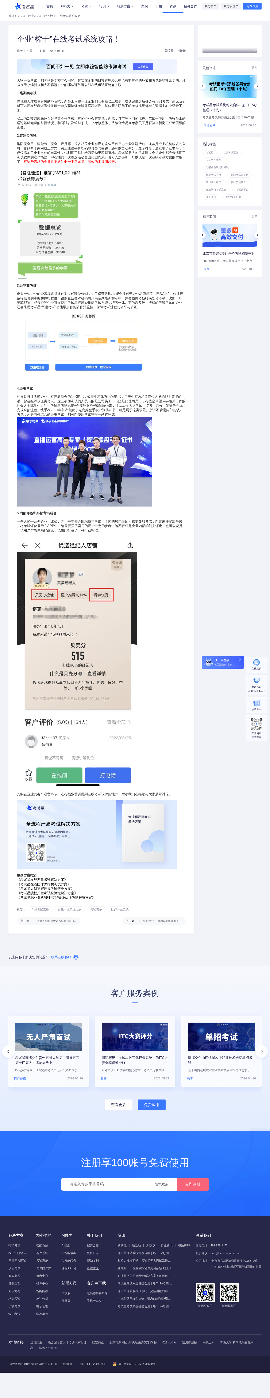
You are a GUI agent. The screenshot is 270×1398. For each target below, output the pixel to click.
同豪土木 (208, 1342)
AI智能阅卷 (69, 1260)
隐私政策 (161, 1184)
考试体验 (93, 1268)
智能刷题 (14, 1276)
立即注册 (192, 1184)
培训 (102, 6)
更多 (254, 67)
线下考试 (14, 1314)
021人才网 (169, 1342)
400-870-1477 (219, 1245)
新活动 (136, 1245)
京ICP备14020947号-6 (92, 1363)
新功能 (122, 1245)
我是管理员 (231, 6)
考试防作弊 (43, 1268)
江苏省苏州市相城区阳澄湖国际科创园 (236, 1266)
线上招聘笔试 (17, 1253)
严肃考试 (48, 307)
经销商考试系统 (96, 302)
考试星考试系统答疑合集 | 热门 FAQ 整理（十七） (145, 1306)
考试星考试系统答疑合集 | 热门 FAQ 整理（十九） (145, 1253)
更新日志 (93, 1253)
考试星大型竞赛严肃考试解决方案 (45, 888)
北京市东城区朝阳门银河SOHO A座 (234, 1260)
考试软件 (23, 157)
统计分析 (42, 1298)
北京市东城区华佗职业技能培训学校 (133, 1342)
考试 (84, 6)
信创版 (66, 1293)
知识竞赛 (14, 1291)
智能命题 (42, 1245)
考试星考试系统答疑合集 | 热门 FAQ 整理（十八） (145, 1283)
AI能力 (65, 6)
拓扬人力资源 (48, 1348)
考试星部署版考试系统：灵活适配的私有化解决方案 (145, 1291)
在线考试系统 (40, 106)
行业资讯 (34, 16)
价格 (158, 6)
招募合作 (190, 6)
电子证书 (42, 1306)
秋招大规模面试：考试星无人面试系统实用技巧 (145, 1260)
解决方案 (123, 6)
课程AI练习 (69, 1268)
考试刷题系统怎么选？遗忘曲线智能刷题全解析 (145, 1298)
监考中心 (42, 1276)
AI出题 (66, 1245)
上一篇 (50, 921)
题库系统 (42, 1253)
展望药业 (98, 1342)
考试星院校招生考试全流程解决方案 (47, 893)
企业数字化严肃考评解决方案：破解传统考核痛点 (145, 1276)
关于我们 (94, 1235)
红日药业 (36, 1342)
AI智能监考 (69, 1253)
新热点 (150, 1245)
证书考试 (57, 414)
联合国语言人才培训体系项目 (67, 1342)
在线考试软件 (98, 794)
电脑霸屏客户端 (97, 1293)
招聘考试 (14, 1245)
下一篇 (152, 921)
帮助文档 (93, 1260)
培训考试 (14, 1298)
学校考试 (14, 1306)
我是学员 (210, 6)
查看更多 (118, 1105)
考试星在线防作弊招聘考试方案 (44, 884)
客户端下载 (96, 1283)
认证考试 (14, 1268)
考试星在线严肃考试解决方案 (42, 880)
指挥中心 (42, 1283)
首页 (49, 6)
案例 (144, 6)
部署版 (66, 1300)
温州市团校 (189, 1342)
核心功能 (43, 1235)
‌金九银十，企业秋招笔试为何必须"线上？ (145, 1268)
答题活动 (14, 1283)
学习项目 (42, 1314)
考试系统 (42, 1260)
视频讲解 (184, 1245)
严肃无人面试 (17, 1260)
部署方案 (69, 1283)
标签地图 (68, 1363)
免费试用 (252, 6)
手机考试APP (95, 1300)
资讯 (173, 6)
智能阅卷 (42, 1291)
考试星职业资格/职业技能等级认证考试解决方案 (56, 897)
